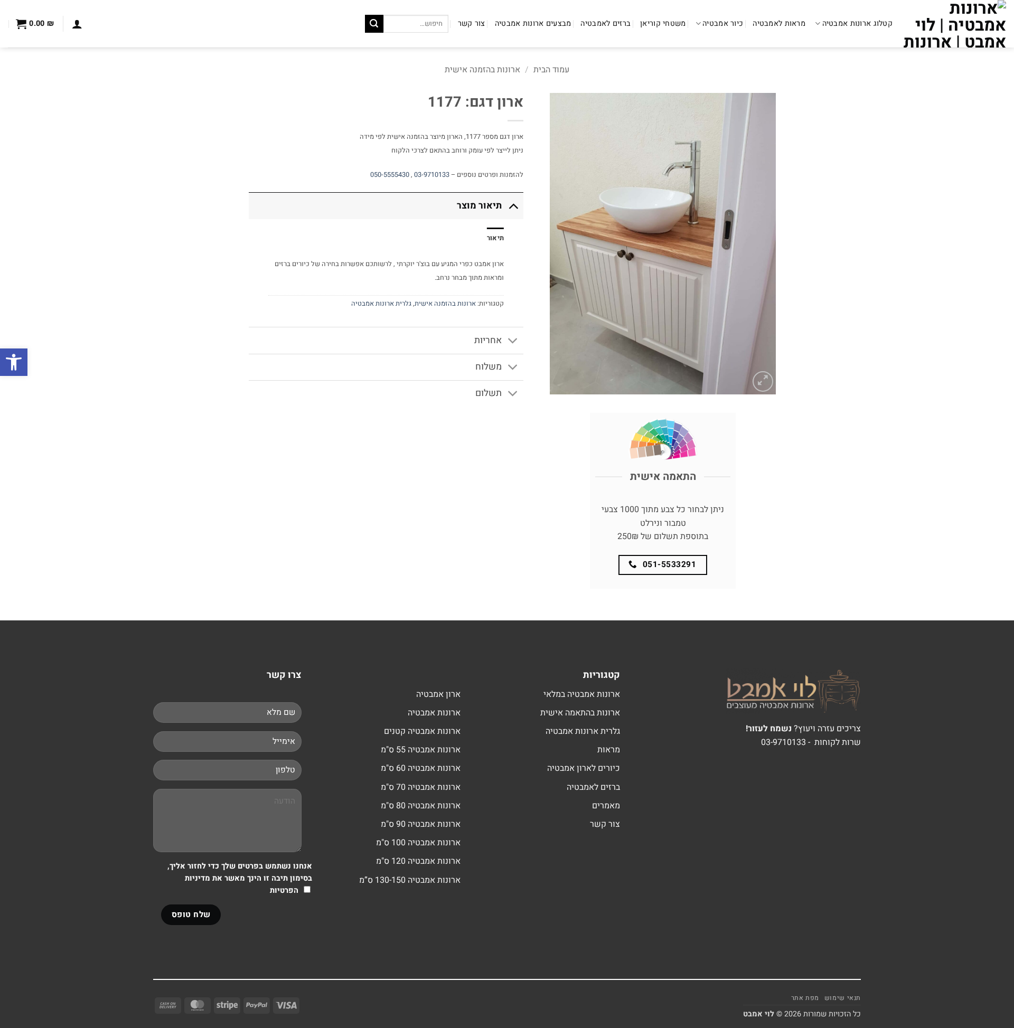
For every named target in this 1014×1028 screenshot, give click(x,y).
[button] (77, 23)
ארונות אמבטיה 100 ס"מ (418, 842)
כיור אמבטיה (722, 23)
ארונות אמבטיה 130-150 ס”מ (410, 880)
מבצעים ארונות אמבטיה (533, 23)
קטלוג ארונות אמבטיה (857, 23)
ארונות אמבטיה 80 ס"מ (421, 805)
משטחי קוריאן (663, 23)
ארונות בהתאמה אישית (580, 712)
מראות (608, 749)
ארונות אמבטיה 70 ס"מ (421, 787)
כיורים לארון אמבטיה (583, 768)
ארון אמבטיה (438, 694)
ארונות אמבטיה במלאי (581, 694)
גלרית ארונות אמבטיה (381, 303)
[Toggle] (513, 205)
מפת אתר (805, 998)
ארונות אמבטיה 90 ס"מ (421, 824)
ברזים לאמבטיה (605, 23)
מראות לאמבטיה (779, 23)
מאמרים (606, 805)
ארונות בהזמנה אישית (482, 69)
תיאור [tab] (495, 238)
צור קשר (471, 23)
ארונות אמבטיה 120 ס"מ (418, 861)
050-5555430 (389, 175)
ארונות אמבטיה (434, 712)
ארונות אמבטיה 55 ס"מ (421, 749)
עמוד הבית (551, 69)
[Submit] (374, 24)
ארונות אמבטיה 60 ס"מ (421, 768)
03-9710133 (431, 175)
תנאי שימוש (842, 998)
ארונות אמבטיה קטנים (422, 731)
